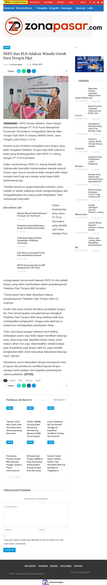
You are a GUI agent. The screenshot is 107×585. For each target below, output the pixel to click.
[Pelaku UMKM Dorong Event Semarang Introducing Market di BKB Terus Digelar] (36, 412)
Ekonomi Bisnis (24, 8)
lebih (71, 2)
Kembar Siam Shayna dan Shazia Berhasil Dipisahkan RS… (95, 178)
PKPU (20, 380)
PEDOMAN (48, 2)
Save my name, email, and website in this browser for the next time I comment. (33, 541)
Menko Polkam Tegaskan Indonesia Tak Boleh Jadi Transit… (88, 111)
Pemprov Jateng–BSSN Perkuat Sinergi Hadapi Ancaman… (88, 144)
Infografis (54, 8)
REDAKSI (60, 2)
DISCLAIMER (65, 566)
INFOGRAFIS (35, 2)
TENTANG (78, 566)
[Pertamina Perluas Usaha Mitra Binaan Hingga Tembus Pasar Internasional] (15, 447)
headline (12, 380)
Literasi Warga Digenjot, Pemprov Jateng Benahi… (96, 226)
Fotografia (41, 8)
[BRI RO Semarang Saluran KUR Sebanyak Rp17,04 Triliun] (9, 268)
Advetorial (9, 8)
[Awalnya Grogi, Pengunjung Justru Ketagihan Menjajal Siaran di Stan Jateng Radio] (80, 160)
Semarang (28, 380)
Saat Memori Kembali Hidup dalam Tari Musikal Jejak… (95, 127)
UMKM (6, 47)
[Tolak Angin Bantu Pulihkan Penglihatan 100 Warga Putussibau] (9, 241)
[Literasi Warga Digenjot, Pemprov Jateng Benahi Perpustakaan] (80, 225)
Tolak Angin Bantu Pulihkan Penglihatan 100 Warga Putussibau (29, 240)
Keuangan (66, 8)
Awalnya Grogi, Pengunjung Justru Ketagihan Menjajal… (88, 161)
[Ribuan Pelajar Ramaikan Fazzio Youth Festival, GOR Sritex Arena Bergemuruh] (80, 192)
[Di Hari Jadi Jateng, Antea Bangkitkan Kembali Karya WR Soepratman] (80, 241)
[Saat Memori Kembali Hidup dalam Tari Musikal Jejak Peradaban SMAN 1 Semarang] (80, 127)
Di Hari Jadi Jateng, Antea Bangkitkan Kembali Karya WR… (88, 243)
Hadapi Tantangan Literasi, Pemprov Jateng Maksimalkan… (89, 210)
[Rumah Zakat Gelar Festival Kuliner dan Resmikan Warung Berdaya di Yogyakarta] (56, 447)
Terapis (37, 380)
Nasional (80, 8)
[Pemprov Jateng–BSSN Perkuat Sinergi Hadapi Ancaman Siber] (80, 142)
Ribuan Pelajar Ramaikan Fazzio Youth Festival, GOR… (95, 193)
